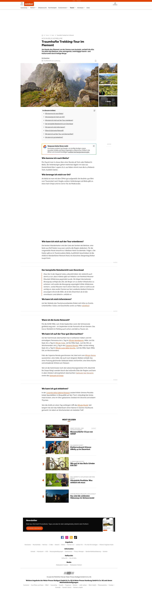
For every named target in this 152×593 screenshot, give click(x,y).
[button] (59, 85)
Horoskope (80, 7)
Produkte (79, 0)
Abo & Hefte (72, 558)
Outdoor (111, 585)
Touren (72, 7)
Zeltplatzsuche (42, 7)
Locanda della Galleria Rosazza (58, 393)
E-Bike (51, 544)
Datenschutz (68, 551)
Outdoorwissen (62, 7)
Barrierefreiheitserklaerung (93, 551)
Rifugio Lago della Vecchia (65, 348)
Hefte (74, 0)
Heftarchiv (64, 558)
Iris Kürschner (45, 58)
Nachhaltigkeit (52, 7)
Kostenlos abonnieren (34, 528)
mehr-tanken (83, 585)
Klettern (32, 7)
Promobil (58, 587)
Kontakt (33, 551)
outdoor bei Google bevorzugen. (78, 152)
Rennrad (44, 544)
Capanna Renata (72, 345)
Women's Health (78, 587)
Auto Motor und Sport (37, 585)
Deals (88, 7)
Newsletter (28, 544)
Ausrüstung (24, 7)
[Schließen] (94, 146)
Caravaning (53, 585)
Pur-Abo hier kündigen (91, 544)
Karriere (105, 551)
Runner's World (66, 587)
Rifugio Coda (60, 343)
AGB (46, 551)
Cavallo (61, 585)
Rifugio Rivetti (83, 405)
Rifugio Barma (90, 355)
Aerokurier (26, 585)
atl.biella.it (85, 306)
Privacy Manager (79, 551)
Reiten (63, 544)
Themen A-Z (70, 544)
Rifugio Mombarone (76, 340)
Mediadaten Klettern (76, 565)
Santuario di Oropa (56, 375)
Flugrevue (68, 585)
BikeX (47, 585)
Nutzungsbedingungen (56, 551)
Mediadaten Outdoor (62, 565)
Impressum (40, 551)
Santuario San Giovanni (84, 373)
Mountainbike (36, 544)
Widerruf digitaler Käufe (106, 544)
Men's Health (92, 585)
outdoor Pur (79, 544)
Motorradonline (102, 585)
